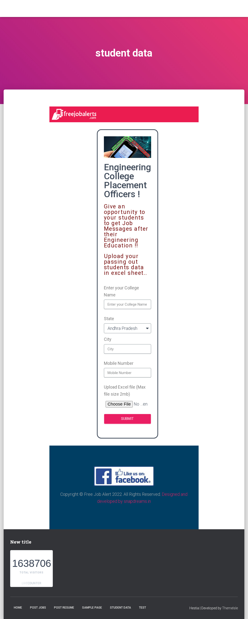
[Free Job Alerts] (35, 8)
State (109, 318)
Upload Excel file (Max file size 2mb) (125, 390)
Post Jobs (38, 607)
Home (18, 607)
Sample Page (92, 607)
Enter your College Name (121, 291)
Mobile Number (118, 363)
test (142, 607)
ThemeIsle (230, 608)
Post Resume (64, 607)
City (107, 339)
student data (120, 607)
